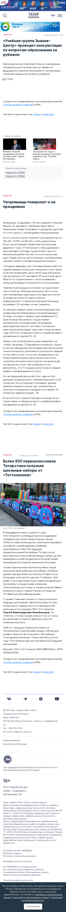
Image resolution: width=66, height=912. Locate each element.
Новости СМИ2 (15, 172)
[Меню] (60, 15)
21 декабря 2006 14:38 (53, 35)
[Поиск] (5, 16)
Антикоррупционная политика (17, 862)
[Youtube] (56, 699)
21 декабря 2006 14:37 (53, 196)
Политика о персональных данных (19, 856)
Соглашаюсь (33, 906)
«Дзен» (37, 114)
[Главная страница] (34, 15)
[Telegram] (25, 699)
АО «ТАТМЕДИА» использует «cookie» (20, 867)
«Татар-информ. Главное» (18, 105)
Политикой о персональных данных (30, 897)
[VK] (9, 699)
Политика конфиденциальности (18, 880)
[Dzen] (41, 699)
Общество (7, 34)
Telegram (48, 114)
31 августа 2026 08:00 (29, 456)
